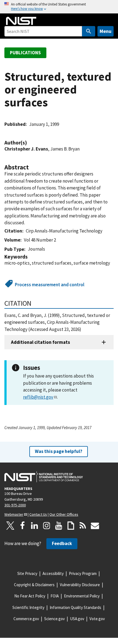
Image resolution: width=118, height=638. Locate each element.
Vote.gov (97, 618)
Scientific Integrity (28, 607)
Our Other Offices (63, 514)
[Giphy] (71, 526)
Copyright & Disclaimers (34, 584)
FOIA (54, 596)
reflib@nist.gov (38, 397)
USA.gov (77, 618)
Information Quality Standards (75, 607)
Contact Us (38, 514)
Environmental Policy (82, 596)
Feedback (62, 543)
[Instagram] (47, 526)
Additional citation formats (40, 342)
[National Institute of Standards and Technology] (43, 476)
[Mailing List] (95, 526)
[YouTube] (59, 526)
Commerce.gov (26, 618)
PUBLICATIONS (25, 53)
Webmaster (13, 514)
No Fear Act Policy (29, 596)
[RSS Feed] (83, 526)
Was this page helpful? (58, 451)
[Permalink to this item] (29, 143)
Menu (105, 31)
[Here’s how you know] (59, 6)
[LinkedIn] (35, 526)
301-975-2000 (15, 505)
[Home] (21, 21)
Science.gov (54, 618)
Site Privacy (27, 573)
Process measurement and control (49, 285)
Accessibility (53, 573)
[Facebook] (22, 526)
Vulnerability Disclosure (80, 584)
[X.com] (10, 526)
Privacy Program (83, 573)
